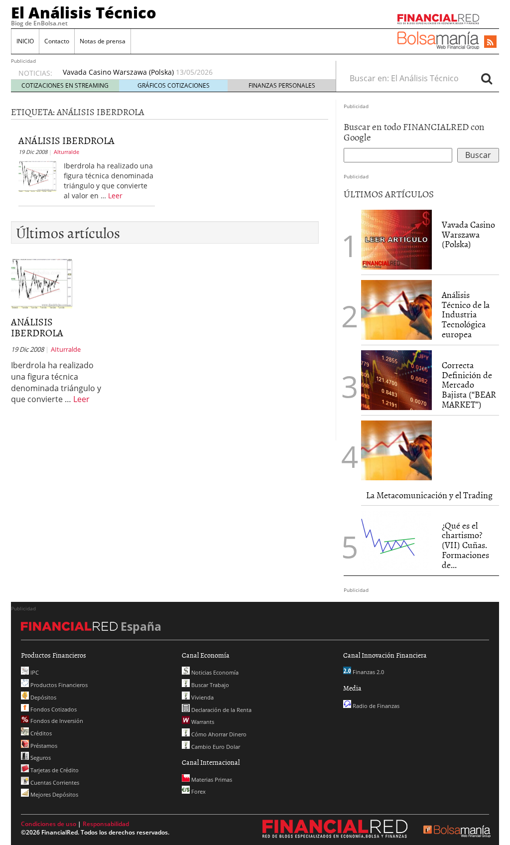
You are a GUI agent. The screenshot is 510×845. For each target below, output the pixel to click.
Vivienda (202, 697)
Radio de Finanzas (375, 705)
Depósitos (42, 697)
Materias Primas (211, 779)
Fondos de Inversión (56, 720)
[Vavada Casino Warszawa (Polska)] (396, 238)
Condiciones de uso (48, 824)
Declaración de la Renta (221, 709)
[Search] (486, 78)
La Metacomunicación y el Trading (429, 495)
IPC (34, 672)
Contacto (56, 41)
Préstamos (43, 745)
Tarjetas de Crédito (54, 770)
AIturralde (66, 151)
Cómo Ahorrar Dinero (218, 734)
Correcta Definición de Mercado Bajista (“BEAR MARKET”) (469, 384)
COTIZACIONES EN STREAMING (65, 85)
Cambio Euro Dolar (215, 746)
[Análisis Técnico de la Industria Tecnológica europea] (396, 310)
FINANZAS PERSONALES (282, 85)
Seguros (40, 757)
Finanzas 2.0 (367, 672)
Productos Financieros (58, 685)
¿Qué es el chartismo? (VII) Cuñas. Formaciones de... (465, 545)
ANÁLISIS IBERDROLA (66, 140)
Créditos (40, 733)
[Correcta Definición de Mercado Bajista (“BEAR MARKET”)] (396, 380)
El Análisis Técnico (83, 12)
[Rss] (490, 42)
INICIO (25, 41)
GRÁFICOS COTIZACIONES (173, 85)
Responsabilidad (106, 824)
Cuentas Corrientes (54, 782)
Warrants (202, 721)
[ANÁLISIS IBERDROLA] (37, 175)
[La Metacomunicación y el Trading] (396, 450)
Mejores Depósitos (53, 794)
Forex (198, 791)
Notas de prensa (103, 41)
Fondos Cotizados (53, 709)
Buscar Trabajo (209, 685)
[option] (189, 72)
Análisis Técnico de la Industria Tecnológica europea (466, 314)
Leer (115, 195)
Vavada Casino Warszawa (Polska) (118, 72)
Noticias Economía (214, 672)
